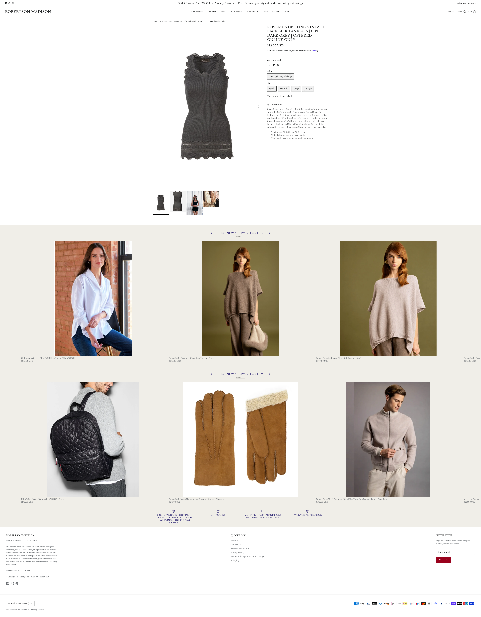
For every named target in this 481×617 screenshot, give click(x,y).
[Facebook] (237, 323)
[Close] (265, 286)
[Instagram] (241, 323)
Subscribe (240, 315)
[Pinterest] (244, 323)
